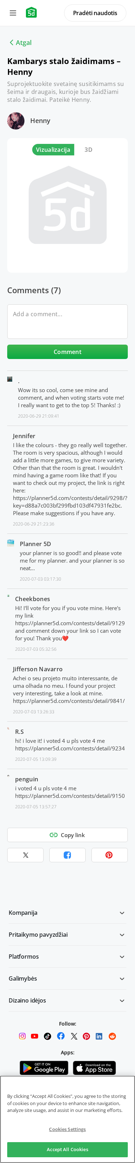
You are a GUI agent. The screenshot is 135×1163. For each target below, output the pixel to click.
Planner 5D (35, 544)
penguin (26, 779)
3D (89, 150)
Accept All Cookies (67, 1149)
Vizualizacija (53, 150)
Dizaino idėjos (27, 1000)
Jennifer (24, 436)
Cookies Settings (67, 1129)
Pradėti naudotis (95, 13)
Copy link (73, 835)
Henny (40, 120)
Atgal (24, 42)
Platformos (24, 956)
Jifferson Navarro (38, 669)
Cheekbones (32, 599)
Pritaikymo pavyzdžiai (38, 935)
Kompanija (23, 913)
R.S (19, 732)
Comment (67, 352)
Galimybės (23, 978)
